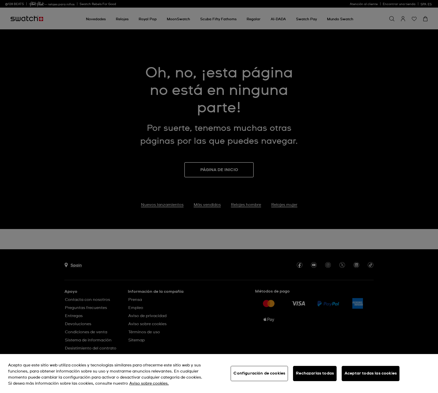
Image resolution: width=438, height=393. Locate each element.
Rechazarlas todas (315, 373)
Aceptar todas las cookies (370, 373)
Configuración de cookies (259, 373)
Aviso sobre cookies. (149, 383)
